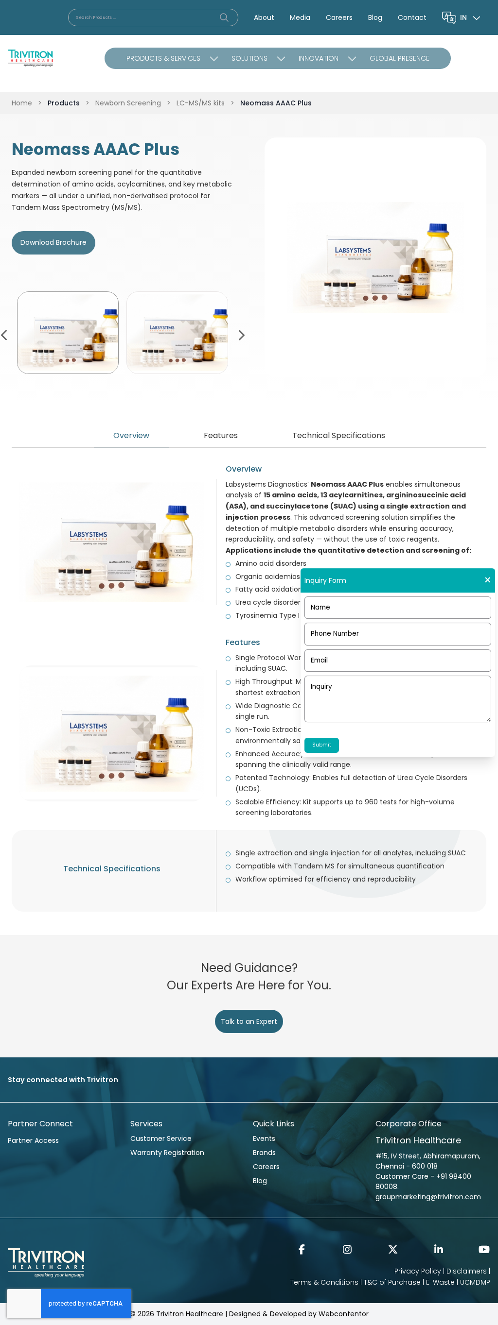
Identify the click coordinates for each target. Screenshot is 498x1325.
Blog (375, 17)
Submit (321, 745)
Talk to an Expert (249, 1021)
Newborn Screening (128, 103)
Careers (339, 17)
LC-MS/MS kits (201, 103)
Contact (412, 17)
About (264, 17)
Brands (264, 1152)
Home (22, 103)
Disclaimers (466, 1271)
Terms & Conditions (324, 1282)
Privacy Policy (417, 1271)
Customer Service (161, 1138)
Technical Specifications (338, 435)
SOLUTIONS (249, 58)
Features (221, 435)
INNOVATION (318, 58)
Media (300, 17)
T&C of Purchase (392, 1282)
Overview (131, 435)
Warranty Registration (167, 1152)
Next (241, 334)
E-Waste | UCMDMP (458, 1282)
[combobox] (471, 17)
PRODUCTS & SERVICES (163, 58)
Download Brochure (53, 242)
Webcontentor (344, 1314)
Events (264, 1138)
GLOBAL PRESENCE (399, 58)
